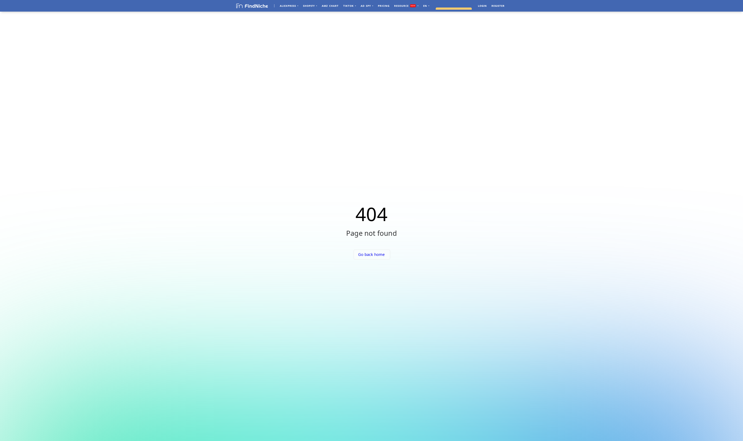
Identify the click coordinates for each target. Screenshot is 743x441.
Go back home (371, 254)
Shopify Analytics (453, 6)
